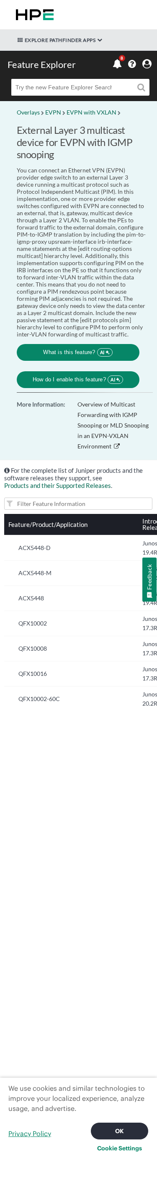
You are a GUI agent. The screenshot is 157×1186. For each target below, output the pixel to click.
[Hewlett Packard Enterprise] (33, 15)
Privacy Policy (29, 1133)
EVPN (53, 112)
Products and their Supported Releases (57, 485)
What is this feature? (74, 352)
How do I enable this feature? (74, 379)
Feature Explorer (42, 64)
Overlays (28, 112)
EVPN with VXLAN (91, 112)
